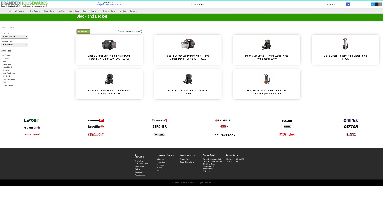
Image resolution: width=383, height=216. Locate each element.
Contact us (133, 11)
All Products (19, 11)
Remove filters (83, 31)
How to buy (95, 11)
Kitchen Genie (49, 11)
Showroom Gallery (109, 11)
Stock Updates (35, 11)
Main (9, 11)
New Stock (61, 11)
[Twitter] (373, 4)
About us (123, 11)
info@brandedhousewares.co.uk (109, 5)
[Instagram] (377, 4)
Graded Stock (74, 11)
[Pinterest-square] (380, 4)
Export (85, 11)
